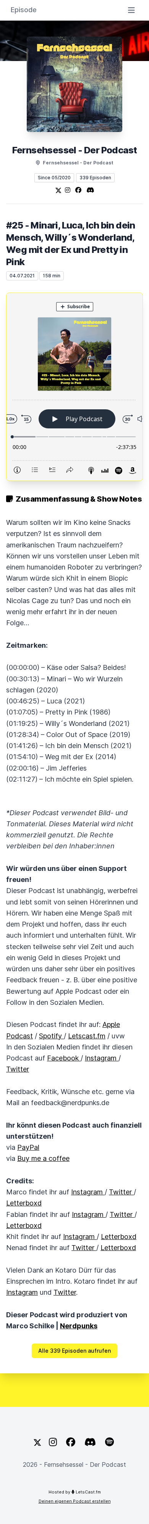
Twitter (17, 1069)
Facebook (64, 1058)
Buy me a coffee (43, 1158)
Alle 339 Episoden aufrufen (74, 1350)
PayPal (28, 1147)
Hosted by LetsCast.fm (75, 1492)
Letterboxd (24, 1203)
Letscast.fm (86, 1036)
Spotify (51, 1036)
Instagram (101, 1058)
